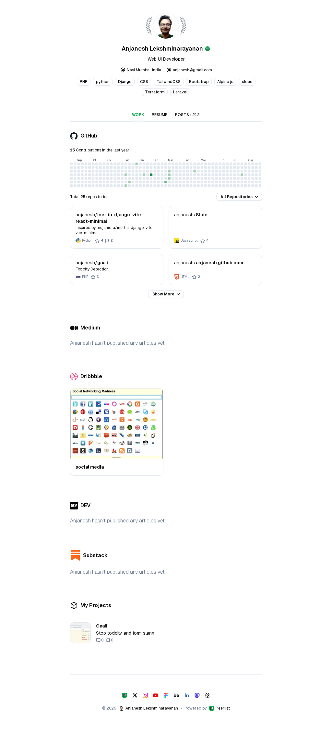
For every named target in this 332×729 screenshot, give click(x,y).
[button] (239, 197)
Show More (163, 294)
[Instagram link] (145, 695)
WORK (138, 114)
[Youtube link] (156, 695)
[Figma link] (166, 695)
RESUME (159, 114)
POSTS (187, 114)
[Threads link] (207, 695)
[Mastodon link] (197, 695)
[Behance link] (176, 695)
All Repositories (236, 196)
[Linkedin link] (187, 695)
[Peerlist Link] (124, 695)
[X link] (135, 695)
